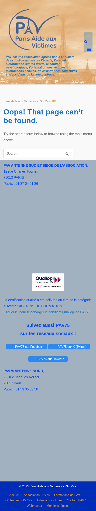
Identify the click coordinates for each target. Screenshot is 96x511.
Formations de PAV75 (68, 495)
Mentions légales (58, 505)
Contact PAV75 (77, 500)
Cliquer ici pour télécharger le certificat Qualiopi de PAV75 (46, 312)
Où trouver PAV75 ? (18, 500)
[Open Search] (86, 42)
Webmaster (34, 505)
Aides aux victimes (49, 500)
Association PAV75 (37, 495)
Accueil (14, 495)
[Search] (67, 153)
